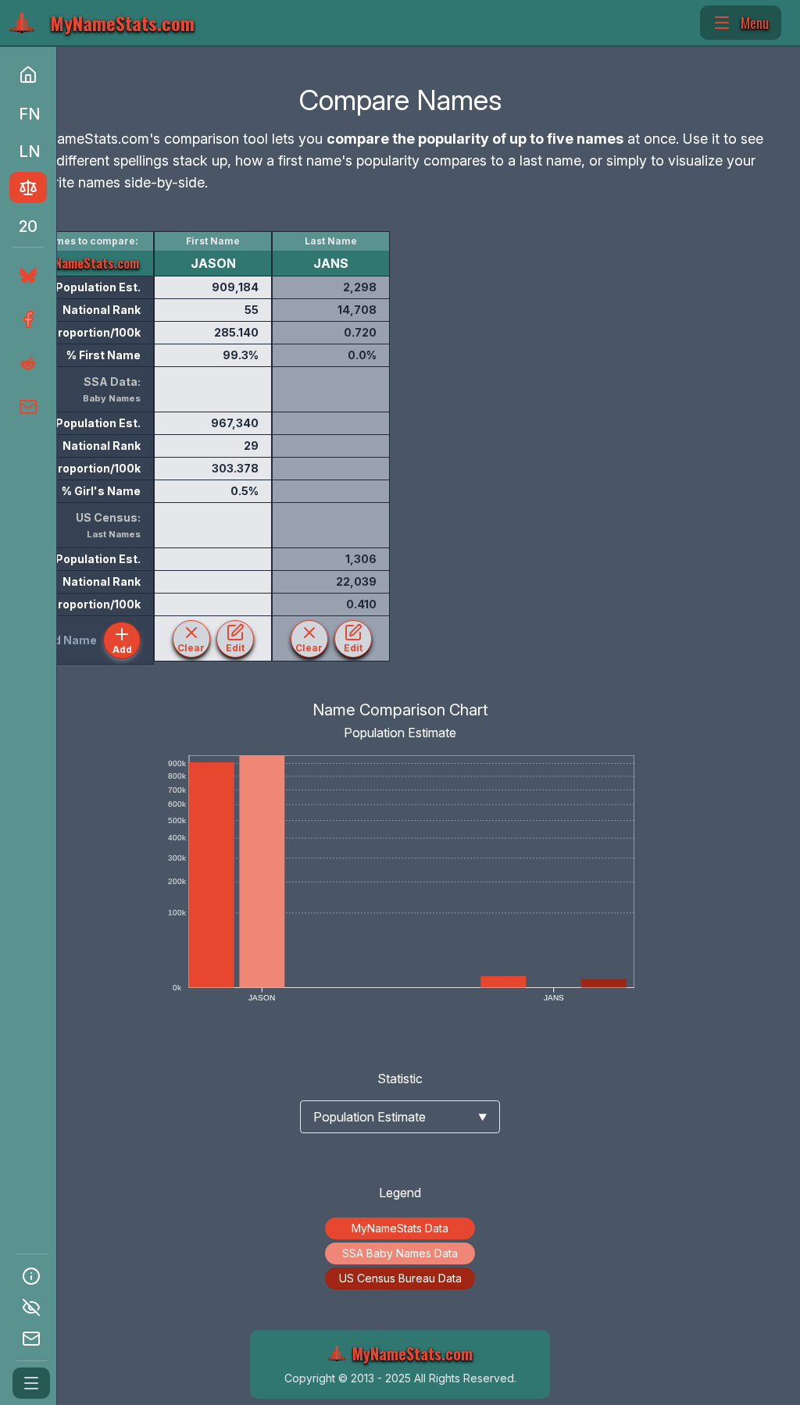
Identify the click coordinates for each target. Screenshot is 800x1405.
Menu (755, 22)
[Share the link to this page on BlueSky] (25, 275)
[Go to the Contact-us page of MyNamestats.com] (31, 1338)
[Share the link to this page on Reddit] (26, 363)
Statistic (400, 1078)
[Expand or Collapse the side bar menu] (31, 1383)
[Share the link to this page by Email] (26, 407)
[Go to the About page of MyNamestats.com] (31, 1276)
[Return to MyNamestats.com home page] (28, 75)
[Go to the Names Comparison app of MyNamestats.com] (28, 187)
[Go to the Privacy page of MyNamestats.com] (31, 1307)
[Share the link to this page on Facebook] (26, 319)
